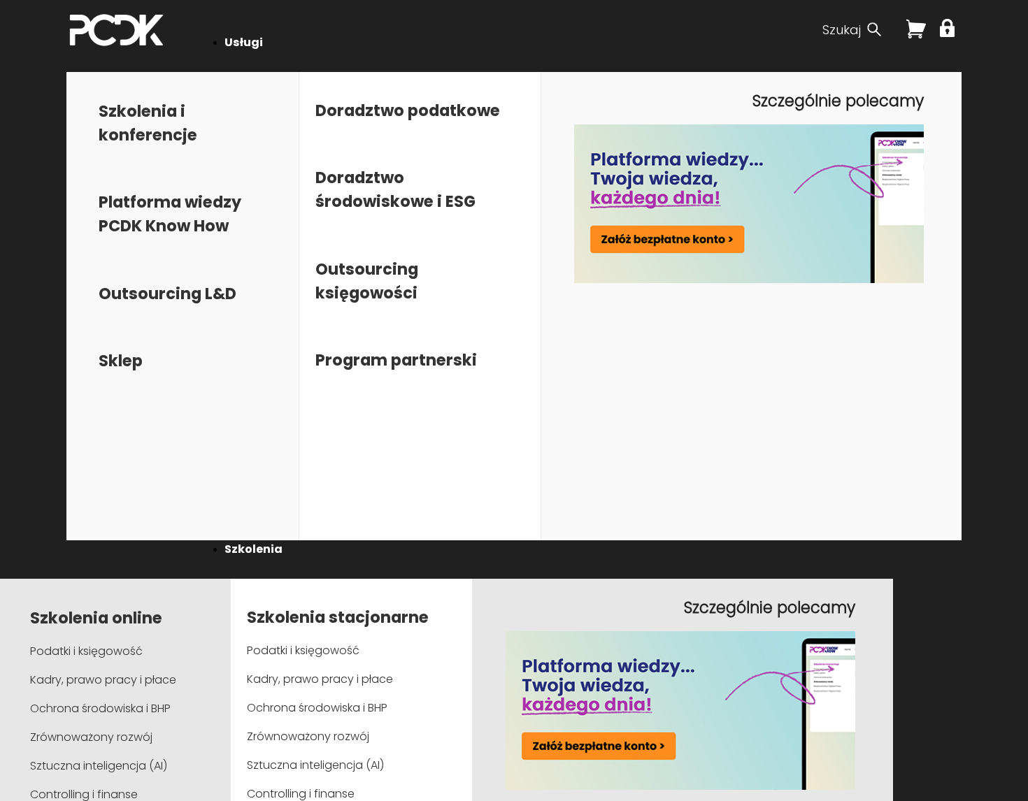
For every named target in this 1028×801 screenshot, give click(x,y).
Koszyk (916, 34)
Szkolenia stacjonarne (338, 617)
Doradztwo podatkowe (407, 110)
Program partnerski (396, 360)
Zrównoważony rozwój (91, 737)
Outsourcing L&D (167, 293)
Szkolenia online (96, 618)
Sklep (121, 360)
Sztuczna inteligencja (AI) (98, 766)
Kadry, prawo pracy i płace (103, 680)
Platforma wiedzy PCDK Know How (170, 214)
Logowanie (949, 28)
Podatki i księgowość (86, 651)
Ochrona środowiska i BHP (100, 708)
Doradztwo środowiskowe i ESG (395, 189)
